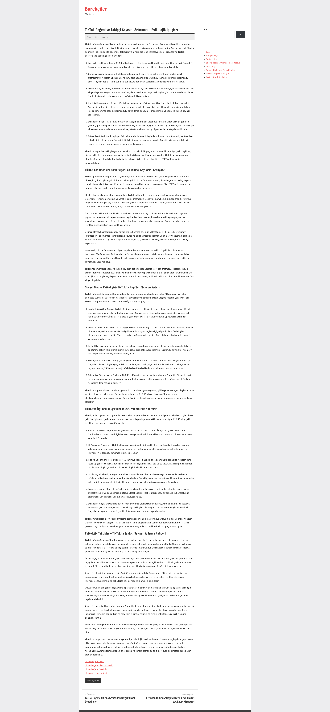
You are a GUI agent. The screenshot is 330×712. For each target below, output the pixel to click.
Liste (208, 51)
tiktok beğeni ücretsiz (96, 669)
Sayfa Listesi (211, 59)
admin (105, 37)
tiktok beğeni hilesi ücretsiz (99, 665)
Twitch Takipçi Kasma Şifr (217, 73)
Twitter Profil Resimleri (216, 77)
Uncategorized (93, 680)
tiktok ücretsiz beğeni (96, 673)
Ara (205, 29)
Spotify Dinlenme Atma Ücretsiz (221, 70)
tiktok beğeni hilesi (94, 661)
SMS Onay (211, 66)
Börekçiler (96, 8)
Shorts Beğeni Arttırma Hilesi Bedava (223, 62)
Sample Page (212, 55)
